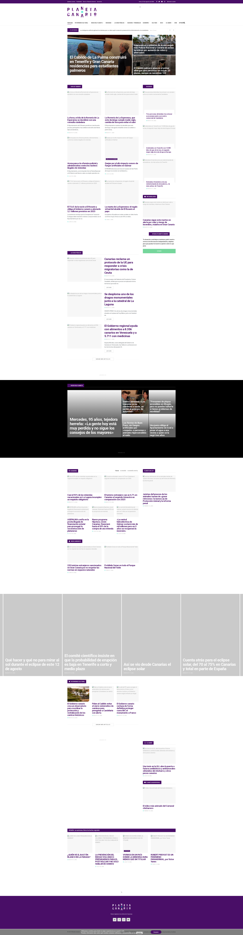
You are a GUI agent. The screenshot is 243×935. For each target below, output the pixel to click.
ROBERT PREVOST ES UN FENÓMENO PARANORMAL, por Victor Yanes (162, 858)
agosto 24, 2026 (75, 74)
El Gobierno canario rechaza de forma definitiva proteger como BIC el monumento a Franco (126, 708)
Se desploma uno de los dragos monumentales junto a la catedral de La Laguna (119, 299)
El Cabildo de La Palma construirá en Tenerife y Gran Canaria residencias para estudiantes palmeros (107, 30)
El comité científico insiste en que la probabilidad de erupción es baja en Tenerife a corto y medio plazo (31, 662)
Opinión (181, 23)
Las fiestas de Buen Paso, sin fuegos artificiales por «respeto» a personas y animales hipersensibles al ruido (134, 429)
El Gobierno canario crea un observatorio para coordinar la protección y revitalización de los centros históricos (76, 709)
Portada (70, 23)
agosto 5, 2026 (75, 436)
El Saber (168, 23)
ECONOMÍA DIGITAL (133, 470)
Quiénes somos (71, 1)
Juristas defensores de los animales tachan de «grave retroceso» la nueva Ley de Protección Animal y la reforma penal (157, 499)
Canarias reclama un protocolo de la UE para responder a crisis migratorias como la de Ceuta (118, 265)
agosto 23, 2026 (72, 717)
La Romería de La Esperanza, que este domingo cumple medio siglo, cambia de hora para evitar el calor (120, 120)
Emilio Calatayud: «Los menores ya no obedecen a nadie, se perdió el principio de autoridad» (134, 406)
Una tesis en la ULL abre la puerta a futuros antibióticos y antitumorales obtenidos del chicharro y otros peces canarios (159, 769)
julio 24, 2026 (72, 533)
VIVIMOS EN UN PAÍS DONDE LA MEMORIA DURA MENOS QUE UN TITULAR (135, 857)
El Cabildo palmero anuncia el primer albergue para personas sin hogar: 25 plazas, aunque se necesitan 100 (152, 70)
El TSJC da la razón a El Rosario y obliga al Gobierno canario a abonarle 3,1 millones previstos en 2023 (84, 209)
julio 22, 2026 (97, 531)
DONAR (159, 251)
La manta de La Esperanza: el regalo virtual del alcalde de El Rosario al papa (121, 209)
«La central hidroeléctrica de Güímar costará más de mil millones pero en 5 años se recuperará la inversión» (127, 525)
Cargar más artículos (103, 359)
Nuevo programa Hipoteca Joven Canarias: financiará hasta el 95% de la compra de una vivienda (102, 524)
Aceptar (156, 932)
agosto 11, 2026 (109, 339)
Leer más (109, 287)
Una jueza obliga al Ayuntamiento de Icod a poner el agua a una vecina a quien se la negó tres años (161, 430)
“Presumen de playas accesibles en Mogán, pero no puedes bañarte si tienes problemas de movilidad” (161, 406)
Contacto (99, 1)
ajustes (139, 933)
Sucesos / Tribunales (134, 23)
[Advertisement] (140, 12)
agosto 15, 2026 (72, 502)
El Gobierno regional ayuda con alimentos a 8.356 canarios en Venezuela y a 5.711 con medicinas (121, 331)
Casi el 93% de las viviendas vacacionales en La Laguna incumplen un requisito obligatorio (84, 497)
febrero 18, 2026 (148, 810)
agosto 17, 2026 (109, 307)
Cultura (154, 23)
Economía (146, 23)
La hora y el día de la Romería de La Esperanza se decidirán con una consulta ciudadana (83, 120)
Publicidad (79, 1)
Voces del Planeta (97, 23)
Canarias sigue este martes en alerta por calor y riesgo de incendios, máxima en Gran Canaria (158, 222)
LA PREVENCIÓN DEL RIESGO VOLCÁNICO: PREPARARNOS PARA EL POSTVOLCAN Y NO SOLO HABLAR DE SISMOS (107, 859)
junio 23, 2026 (72, 221)
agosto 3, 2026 (148, 227)
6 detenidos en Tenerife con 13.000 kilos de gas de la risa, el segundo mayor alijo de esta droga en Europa (158, 150)
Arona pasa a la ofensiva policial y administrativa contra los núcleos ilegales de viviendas (82, 165)
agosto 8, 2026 (109, 502)
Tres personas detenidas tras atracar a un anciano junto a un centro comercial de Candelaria (159, 116)
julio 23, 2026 (72, 176)
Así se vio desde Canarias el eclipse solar (88, 666)
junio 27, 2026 (156, 864)
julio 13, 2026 (128, 862)
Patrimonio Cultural (81, 23)
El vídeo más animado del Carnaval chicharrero (158, 807)
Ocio (161, 23)
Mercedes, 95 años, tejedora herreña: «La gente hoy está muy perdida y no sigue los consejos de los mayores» (94, 426)
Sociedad (108, 23)
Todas (117, 470)
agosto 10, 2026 (122, 715)
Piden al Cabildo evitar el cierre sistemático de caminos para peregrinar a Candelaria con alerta (102, 708)
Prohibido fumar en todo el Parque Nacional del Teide (119, 566)
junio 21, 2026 (109, 570)
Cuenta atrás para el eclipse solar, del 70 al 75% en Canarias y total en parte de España (150, 664)
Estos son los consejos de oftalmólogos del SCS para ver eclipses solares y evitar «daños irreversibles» (210, 662)
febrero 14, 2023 (148, 506)
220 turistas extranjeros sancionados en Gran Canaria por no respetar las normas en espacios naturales (84, 567)
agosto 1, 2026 (110, 132)
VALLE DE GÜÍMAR (111, 159)
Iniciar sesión (172, 1)
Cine (175, 23)
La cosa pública (119, 23)
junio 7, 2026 (109, 219)
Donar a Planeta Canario (89, 1)
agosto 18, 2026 (72, 132)
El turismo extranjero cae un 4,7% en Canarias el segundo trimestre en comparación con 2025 (120, 497)
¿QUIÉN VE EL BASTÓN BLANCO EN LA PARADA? (78, 856)
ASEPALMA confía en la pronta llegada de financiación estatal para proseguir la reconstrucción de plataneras (78, 525)
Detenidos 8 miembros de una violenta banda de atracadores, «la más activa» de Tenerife (158, 184)
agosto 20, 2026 (109, 275)
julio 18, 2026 (121, 533)
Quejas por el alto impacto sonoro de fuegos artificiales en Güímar (121, 164)
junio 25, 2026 (72, 572)
